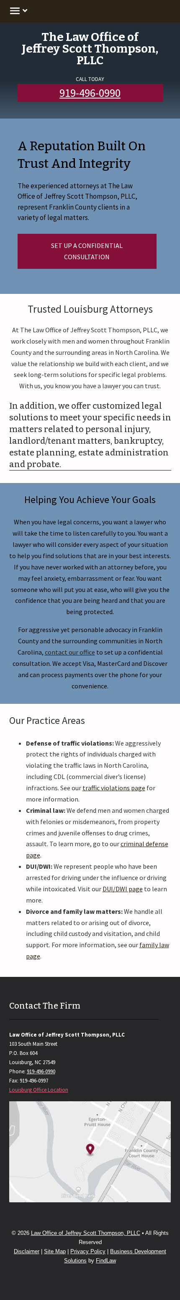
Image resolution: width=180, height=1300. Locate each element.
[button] (17, 10)
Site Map (55, 1251)
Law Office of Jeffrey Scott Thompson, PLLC (85, 1233)
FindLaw (106, 1260)
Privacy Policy (87, 1251)
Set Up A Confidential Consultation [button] (87, 251)
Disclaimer (26, 1251)
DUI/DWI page (123, 889)
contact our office (70, 652)
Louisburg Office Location (38, 1089)
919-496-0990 (90, 93)
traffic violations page (113, 788)
